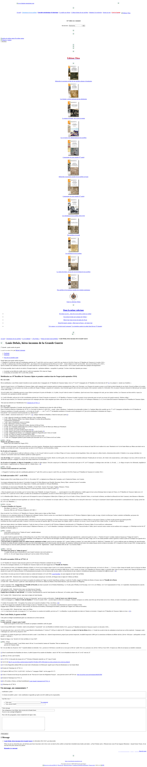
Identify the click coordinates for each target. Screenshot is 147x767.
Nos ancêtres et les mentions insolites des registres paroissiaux (73, 290)
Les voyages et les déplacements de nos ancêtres (73, 137)
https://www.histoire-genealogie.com (73, 761)
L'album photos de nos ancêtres (79, 12)
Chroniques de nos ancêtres (13, 338)
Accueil (19, 12)
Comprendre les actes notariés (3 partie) (73, 157)
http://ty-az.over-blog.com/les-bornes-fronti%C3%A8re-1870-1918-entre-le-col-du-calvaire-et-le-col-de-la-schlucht (39, 662)
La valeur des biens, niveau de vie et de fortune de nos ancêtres (73, 272)
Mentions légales (68, 765)
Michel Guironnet (20, 350)
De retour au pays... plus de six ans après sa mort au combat (75, 314)
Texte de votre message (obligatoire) (11, 712)
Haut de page (142, 751)
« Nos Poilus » (36, 338)
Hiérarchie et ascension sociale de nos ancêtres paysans (73, 176)
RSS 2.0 (55, 765)
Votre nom (8, 702)
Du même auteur (19, 38)
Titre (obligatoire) (6, 710)
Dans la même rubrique (73, 310)
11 (130, 611)
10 (58, 603)
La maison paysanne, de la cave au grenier (73, 118)
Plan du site (60, 765)
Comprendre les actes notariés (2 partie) (73, 196)
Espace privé (92, 765)
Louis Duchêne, (56, 574)
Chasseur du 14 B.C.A (33, 402)
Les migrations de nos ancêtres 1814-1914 (73, 215)
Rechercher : (65, 25)
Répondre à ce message (10, 748)
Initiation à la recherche (95, 12)
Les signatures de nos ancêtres (73, 253)
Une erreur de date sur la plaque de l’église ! (75, 317)
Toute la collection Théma (73, 302)
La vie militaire (26, 338)
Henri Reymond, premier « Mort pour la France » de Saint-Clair (75, 323)
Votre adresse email (10, 704)
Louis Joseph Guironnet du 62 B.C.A (39, 681)
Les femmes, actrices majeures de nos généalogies (73, 99)
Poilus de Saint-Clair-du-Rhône (49, 338)
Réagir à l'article (6, 40)
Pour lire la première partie (11, 357)
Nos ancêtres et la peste (73, 235)
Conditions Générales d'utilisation (80, 765)
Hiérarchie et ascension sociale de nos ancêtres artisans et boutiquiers (73, 81)
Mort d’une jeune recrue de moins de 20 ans (75, 320)
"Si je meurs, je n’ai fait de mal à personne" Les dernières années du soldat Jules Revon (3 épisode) (75, 326)
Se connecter (44, 702)
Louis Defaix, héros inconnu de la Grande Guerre (18, 741)
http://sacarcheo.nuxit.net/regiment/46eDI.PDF (89, 674)
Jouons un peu (107, 12)
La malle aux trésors (64, 12)
